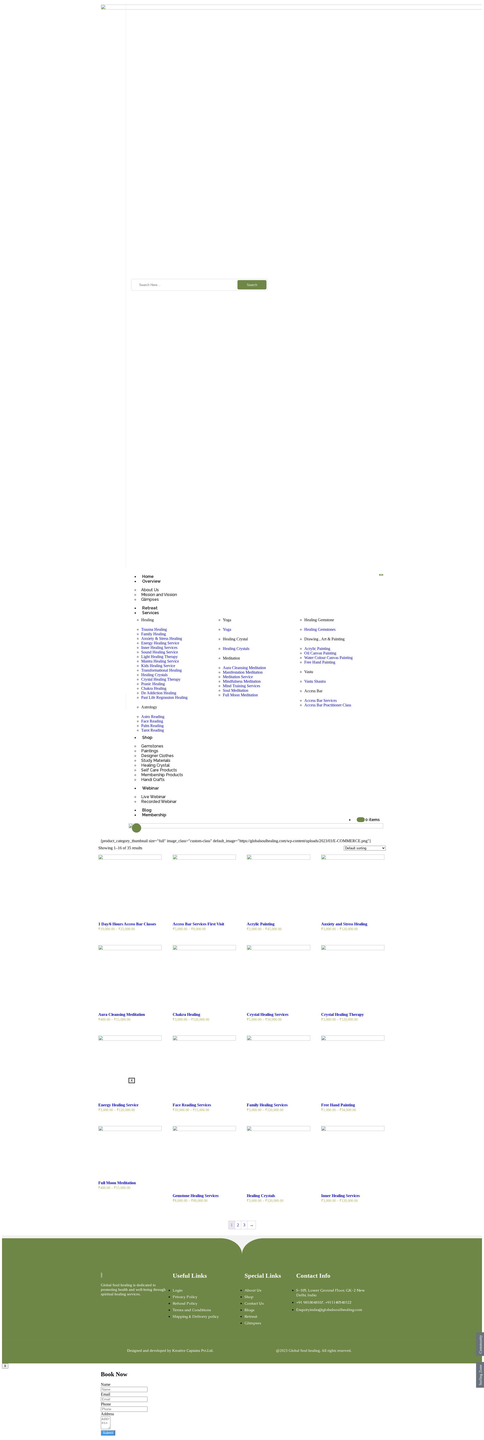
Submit (108, 1433)
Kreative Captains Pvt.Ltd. (193, 1351)
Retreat (150, 608)
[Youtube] (128, 1303)
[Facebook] (103, 1303)
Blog (147, 810)
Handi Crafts (153, 779)
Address (107, 1414)
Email (105, 1394)
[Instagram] (111, 1303)
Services (150, 612)
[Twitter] (120, 1303)
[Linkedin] (136, 1303)
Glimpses (150, 599)
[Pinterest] (144, 1303)
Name (105, 1384)
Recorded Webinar (158, 801)
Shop (147, 737)
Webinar (150, 788)
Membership (154, 814)
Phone (106, 1404)
